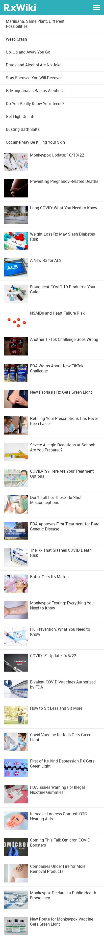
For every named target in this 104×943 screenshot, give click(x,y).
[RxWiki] (20, 7)
